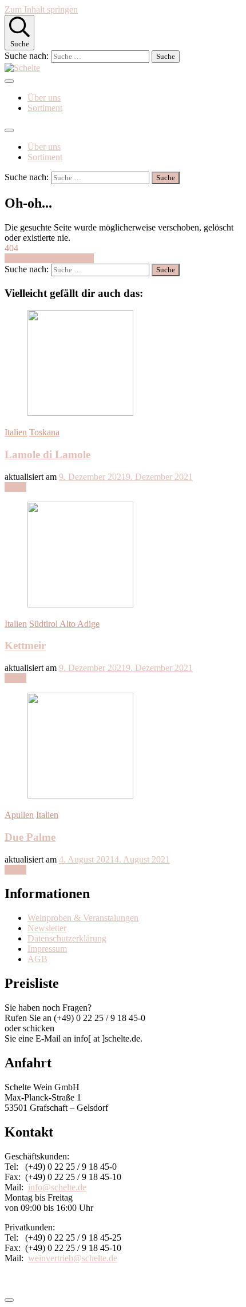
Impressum (47, 949)
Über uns (44, 97)
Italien (16, 432)
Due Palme (30, 837)
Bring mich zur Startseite (49, 258)
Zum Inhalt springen (41, 9)
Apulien (19, 815)
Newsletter (46, 928)
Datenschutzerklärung (66, 938)
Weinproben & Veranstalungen (82, 918)
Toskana (44, 432)
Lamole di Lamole (47, 454)
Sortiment (44, 108)
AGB (37, 959)
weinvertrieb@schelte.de (72, 1258)
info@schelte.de (57, 1187)
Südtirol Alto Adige (64, 624)
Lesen (15, 487)
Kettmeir (25, 645)
